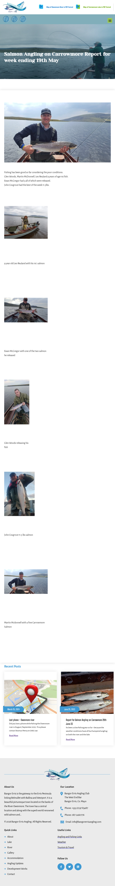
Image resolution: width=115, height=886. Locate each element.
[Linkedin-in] (23, 19)
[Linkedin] (77, 866)
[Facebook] (6, 19)
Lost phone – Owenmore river (21, 719)
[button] (110, 20)
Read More (13, 736)
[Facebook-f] (61, 866)
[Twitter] (14, 19)
